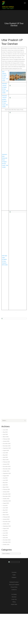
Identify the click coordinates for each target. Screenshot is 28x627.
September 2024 (7, 473)
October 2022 (6, 523)
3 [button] (14, 312)
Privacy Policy (14, 587)
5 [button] (18, 312)
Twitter (14, 574)
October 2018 (6, 544)
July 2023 (5, 505)
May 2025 (5, 455)
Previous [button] (4, 311)
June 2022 (5, 533)
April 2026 (5, 434)
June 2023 (5, 507)
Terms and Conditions (14, 584)
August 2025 (6, 450)
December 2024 (6, 466)
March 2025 (5, 459)
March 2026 (5, 436)
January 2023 (6, 519)
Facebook (14, 572)
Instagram (14, 577)
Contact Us (14, 589)
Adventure (14, 596)
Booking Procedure (14, 582)
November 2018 (6, 542)
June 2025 (5, 452)
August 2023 (6, 503)
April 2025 (5, 457)
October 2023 (6, 498)
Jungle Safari (14, 604)
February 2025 (6, 462)
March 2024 (5, 487)
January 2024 (6, 491)
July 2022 (5, 530)
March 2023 (5, 514)
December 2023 (6, 494)
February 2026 (6, 439)
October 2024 (6, 471)
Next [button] (23, 311)
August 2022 (6, 528)
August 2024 (6, 475)
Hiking (14, 601)
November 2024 (6, 468)
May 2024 (5, 482)
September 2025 (7, 448)
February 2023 (6, 517)
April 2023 (5, 512)
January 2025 (6, 464)
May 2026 (5, 432)
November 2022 (6, 521)
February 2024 (6, 489)
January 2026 (6, 441)
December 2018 (6, 539)
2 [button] (12, 312)
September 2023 (7, 500)
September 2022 (7, 526)
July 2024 (5, 478)
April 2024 (5, 484)
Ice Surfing (14, 594)
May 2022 (5, 535)
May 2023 (5, 510)
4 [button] (16, 312)
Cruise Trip (14, 599)
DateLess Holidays (8, 7)
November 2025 (6, 445)
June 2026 (5, 429)
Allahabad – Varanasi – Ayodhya (5, 97)
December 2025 (6, 443)
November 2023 (6, 496)
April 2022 (5, 537)
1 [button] (10, 312)
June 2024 (5, 480)
